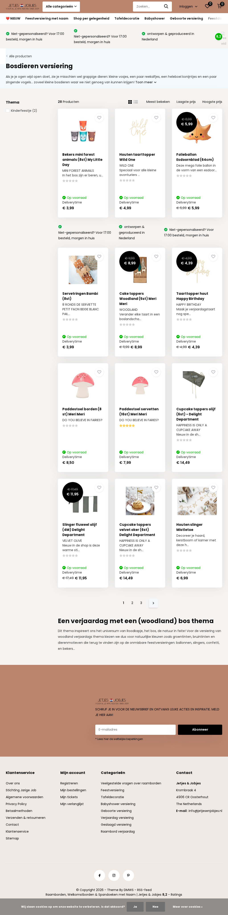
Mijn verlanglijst (72, 804)
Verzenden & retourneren (25, 817)
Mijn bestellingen (73, 790)
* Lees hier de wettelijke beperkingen (119, 739)
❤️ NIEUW (13, 18)
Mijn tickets (69, 797)
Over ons (13, 783)
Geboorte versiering (186, 18)
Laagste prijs (186, 102)
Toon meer (144, 82)
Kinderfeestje (24, 110)
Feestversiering (112, 790)
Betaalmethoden (19, 811)
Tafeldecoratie (126, 18)
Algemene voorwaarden (24, 797)
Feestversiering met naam (46, 18)
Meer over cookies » (188, 907)
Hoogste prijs (212, 102)
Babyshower (155, 18)
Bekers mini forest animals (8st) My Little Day (82, 159)
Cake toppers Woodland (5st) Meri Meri (137, 298)
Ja (135, 907)
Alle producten (20, 56)
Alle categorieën (59, 6)
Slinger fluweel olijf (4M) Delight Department (79, 529)
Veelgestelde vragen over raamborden (131, 783)
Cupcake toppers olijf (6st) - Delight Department (196, 414)
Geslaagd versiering (116, 824)
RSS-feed (144, 890)
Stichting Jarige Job (21, 790)
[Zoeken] (166, 7)
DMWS (129, 890)
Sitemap (12, 838)
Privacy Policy (16, 804)
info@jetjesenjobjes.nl (205, 811)
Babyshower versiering (118, 804)
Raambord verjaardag (118, 831)
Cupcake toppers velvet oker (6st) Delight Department (137, 529)
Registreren (69, 783)
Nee (155, 907)
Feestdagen (218, 18)
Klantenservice (17, 831)
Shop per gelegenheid (91, 18)
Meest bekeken (158, 102)
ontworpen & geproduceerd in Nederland (132, 232)
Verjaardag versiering (117, 817)
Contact (12, 824)
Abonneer (200, 729)
